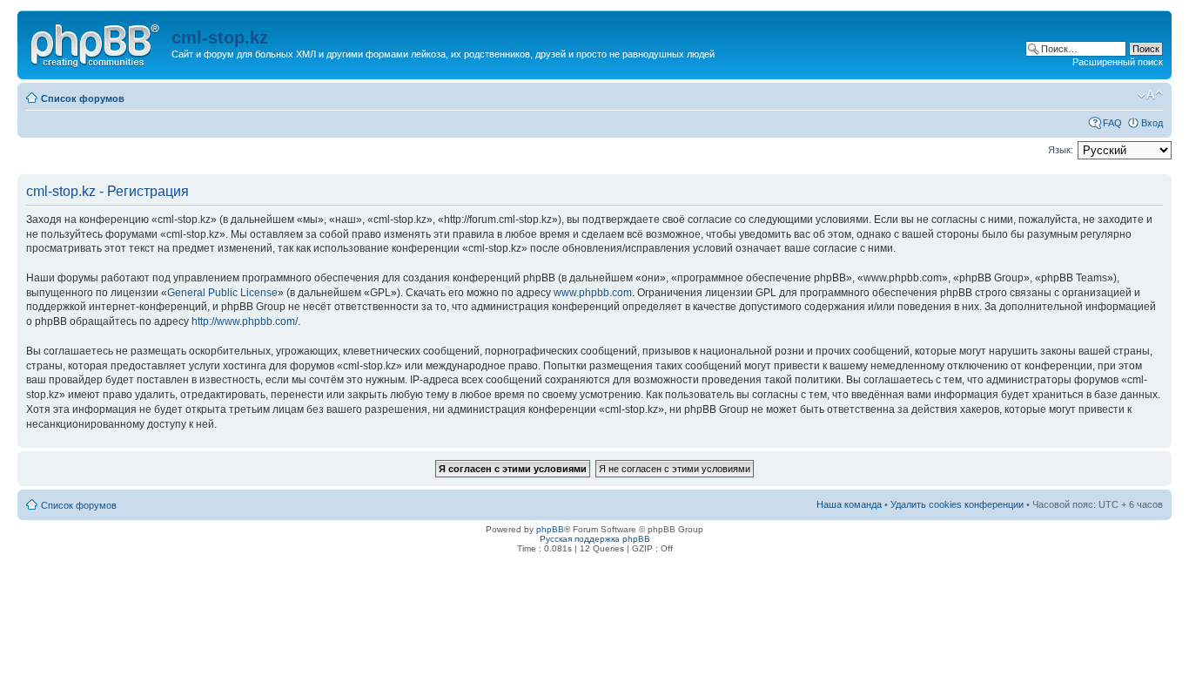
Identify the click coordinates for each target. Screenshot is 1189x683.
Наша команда (849, 504)
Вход (1152, 123)
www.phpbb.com (593, 293)
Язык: (1060, 150)
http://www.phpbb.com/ (244, 321)
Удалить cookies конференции (957, 504)
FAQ (1112, 123)
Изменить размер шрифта (1150, 95)
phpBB (550, 529)
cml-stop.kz (219, 37)
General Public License (222, 293)
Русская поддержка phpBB (595, 539)
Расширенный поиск (1117, 62)
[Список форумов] (96, 43)
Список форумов (82, 98)
